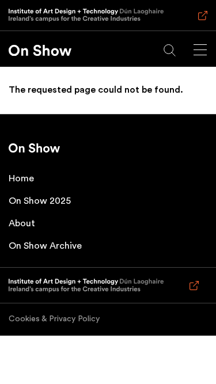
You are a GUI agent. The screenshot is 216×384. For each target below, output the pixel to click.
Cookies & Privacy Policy (54, 319)
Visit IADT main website (200, 20)
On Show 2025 (40, 201)
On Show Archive (45, 245)
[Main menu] (200, 50)
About (22, 223)
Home (21, 178)
